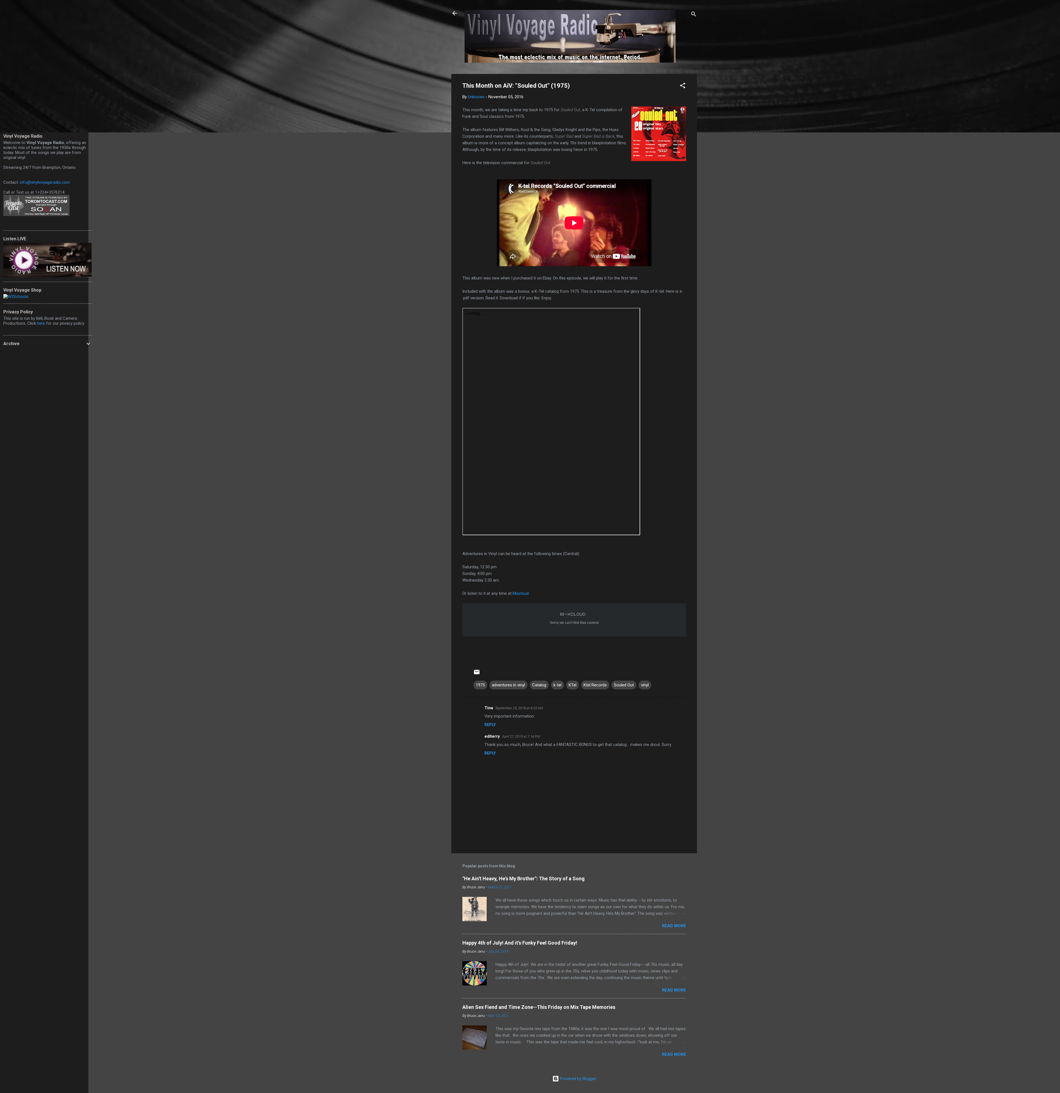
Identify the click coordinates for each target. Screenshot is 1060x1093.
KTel (572, 685)
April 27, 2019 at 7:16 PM (521, 736)
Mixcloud (521, 593)
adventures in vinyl (508, 685)
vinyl (645, 685)
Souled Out (624, 685)
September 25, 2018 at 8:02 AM (519, 708)
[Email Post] (476, 673)
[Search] (693, 15)
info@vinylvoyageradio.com (45, 182)
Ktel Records (595, 685)
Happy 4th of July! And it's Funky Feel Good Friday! (519, 943)
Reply (490, 725)
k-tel (557, 685)
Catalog (539, 685)
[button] (682, 86)
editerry (492, 736)
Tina (488, 707)
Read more (674, 925)
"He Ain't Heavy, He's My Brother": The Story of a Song (523, 878)
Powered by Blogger (577, 1078)
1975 (480, 685)
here (41, 323)
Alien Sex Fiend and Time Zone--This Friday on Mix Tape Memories (538, 1007)
